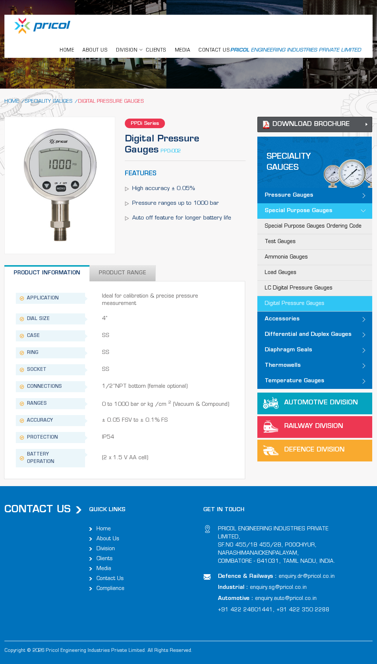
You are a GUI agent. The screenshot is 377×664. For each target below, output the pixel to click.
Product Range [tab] (122, 273)
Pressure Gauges (289, 195)
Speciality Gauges (49, 101)
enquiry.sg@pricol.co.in (278, 587)
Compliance (110, 588)
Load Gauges (280, 272)
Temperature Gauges (294, 381)
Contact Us (110, 579)
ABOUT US (95, 50)
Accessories (282, 319)
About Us (107, 539)
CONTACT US (214, 50)
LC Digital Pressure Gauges (298, 288)
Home (11, 101)
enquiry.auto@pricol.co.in (286, 598)
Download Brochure (311, 124)
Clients (156, 50)
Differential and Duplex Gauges (308, 334)
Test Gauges (280, 242)
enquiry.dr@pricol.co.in (307, 576)
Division (105, 549)
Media (182, 50)
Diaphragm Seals (288, 350)
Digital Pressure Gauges (294, 303)
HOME (67, 50)
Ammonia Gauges (286, 257)
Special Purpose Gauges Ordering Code (313, 226)
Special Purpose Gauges (298, 211)
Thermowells (283, 365)
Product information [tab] (47, 273)
